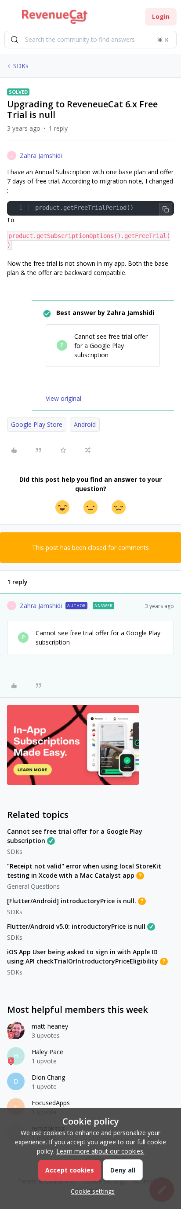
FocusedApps (51, 1103)
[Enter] (14, 39)
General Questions (33, 886)
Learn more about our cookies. (100, 1151)
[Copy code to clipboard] (165, 209)
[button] (9, 18)
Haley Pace (47, 1052)
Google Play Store (36, 424)
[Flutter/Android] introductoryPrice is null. (71, 901)
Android (85, 424)
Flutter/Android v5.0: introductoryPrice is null (76, 926)
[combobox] (90, 39)
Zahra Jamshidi (41, 155)
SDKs (21, 66)
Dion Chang (48, 1077)
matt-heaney (50, 1026)
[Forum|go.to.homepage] (54, 17)
